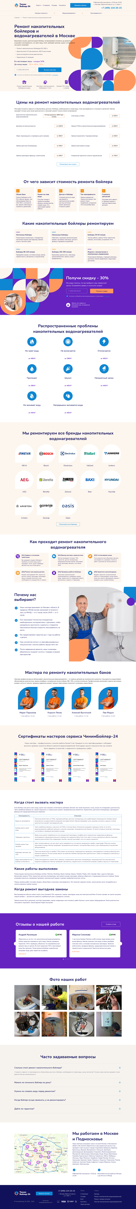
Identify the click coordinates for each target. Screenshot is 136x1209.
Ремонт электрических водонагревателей (107, 1196)
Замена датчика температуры (26, 146)
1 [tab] (63, 959)
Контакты (62, 5)
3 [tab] (67, 959)
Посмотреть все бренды (68, 524)
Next (120, 943)
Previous (16, 943)
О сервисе (46, 5)
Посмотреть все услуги (68, 164)
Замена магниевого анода (80, 146)
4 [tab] (68, 959)
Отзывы (54, 5)
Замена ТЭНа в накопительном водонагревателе (88, 126)
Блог (82, 1199)
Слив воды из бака (77, 116)
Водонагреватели (68, 13)
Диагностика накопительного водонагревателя (26, 116)
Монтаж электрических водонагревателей (108, 1202)
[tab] (68, 1068)
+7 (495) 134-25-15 (111, 7)
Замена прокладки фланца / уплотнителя (30, 156)
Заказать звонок (80, 5)
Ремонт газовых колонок (102, 1199)
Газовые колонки (41, 13)
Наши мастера (85, 1204)
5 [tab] (70, 959)
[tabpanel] (41, 943)
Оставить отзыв (111, 924)
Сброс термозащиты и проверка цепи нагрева (32, 136)
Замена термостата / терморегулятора (84, 136)
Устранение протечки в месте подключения (86, 156)
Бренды (96, 1194)
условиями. (55, 75)
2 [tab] (65, 959)
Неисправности (95, 13)
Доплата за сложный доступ (26, 126)
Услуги (38, 5)
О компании (84, 1194)
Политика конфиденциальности (45, 1201)
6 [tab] (72, 959)
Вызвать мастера (44, 1193)
